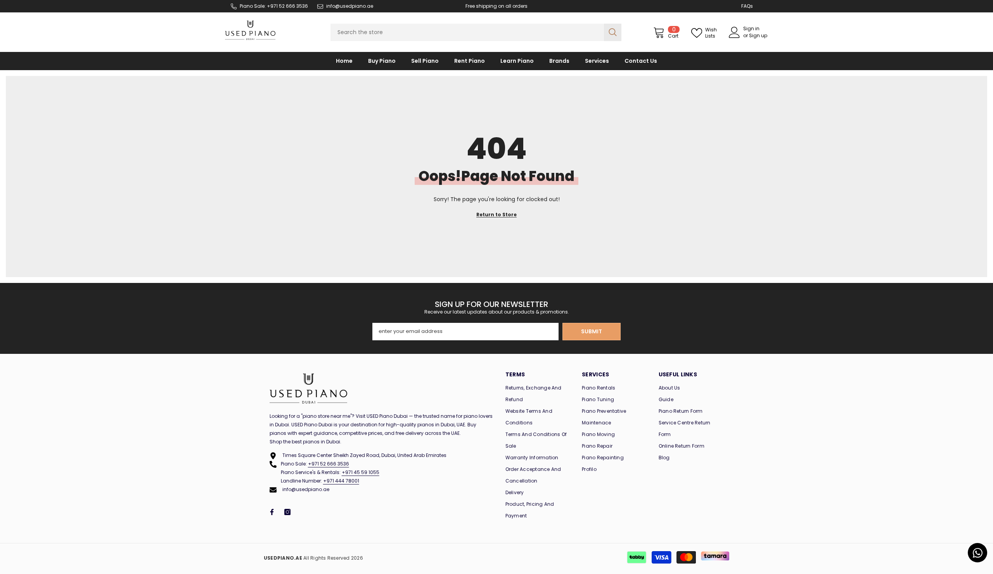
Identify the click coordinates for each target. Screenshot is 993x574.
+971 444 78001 (341, 480)
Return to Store (496, 214)
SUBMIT (591, 331)
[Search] (475, 32)
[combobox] (467, 32)
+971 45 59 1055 (360, 472)
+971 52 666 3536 (328, 463)
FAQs (747, 6)
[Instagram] (287, 512)
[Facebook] (272, 512)
